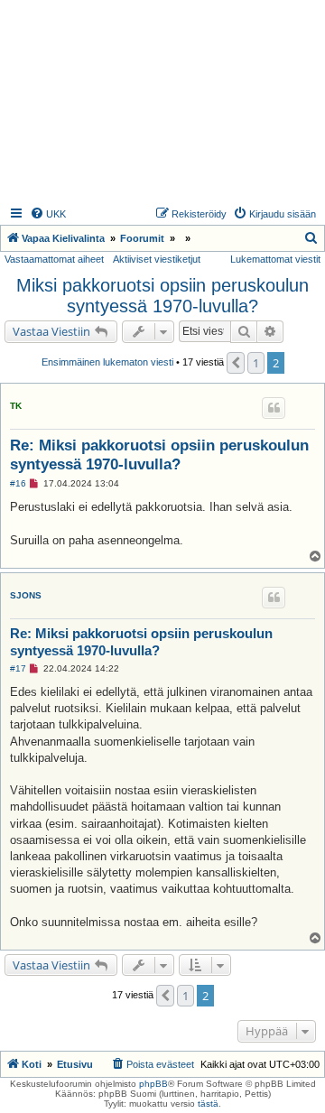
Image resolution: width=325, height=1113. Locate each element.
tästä (208, 1103)
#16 (18, 483)
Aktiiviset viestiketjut (156, 259)
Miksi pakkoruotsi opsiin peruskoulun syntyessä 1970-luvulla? (162, 295)
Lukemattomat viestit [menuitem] (275, 259)
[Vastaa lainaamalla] (273, 408)
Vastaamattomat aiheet (54, 259)
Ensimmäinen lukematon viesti (107, 362)
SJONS (26, 595)
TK (16, 406)
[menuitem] (48, 214)
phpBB (153, 1084)
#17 (18, 668)
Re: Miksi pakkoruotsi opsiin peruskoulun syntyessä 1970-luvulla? (159, 455)
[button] (236, 363)
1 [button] (256, 363)
